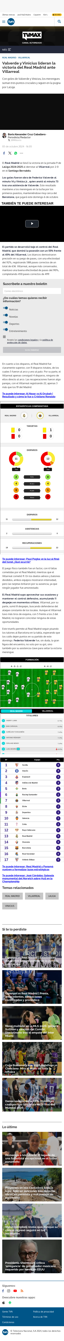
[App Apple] (4, 1302)
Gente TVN (7, 1311)
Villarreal (44, 166)
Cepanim (37, 15)
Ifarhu (45, 15)
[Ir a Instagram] (9, 1291)
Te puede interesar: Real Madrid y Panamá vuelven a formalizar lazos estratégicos (27, 868)
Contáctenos (8, 1322)
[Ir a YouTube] (16, 1291)
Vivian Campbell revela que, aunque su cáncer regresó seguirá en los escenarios (31, 1230)
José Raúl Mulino (24, 15)
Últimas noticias (8, 15)
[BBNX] (5, 1332)
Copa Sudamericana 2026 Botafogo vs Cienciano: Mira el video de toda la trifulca (31, 1068)
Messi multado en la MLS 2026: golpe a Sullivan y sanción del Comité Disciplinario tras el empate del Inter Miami (31, 1030)
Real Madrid (12, 162)
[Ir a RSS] (22, 1291)
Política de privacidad (43, 1311)
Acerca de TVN (40, 1317)
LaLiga (52, 896)
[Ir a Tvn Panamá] (30, 21)
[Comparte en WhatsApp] (16, 153)
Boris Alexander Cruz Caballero (27, 136)
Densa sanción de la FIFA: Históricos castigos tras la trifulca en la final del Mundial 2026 (30, 1104)
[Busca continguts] (59, 21)
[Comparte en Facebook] (4, 153)
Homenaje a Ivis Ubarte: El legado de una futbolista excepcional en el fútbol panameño (31, 1158)
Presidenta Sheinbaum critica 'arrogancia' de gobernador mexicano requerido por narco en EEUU (30, 1266)
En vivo (58, 15)
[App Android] (10, 1302)
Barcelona (8, 197)
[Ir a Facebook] (3, 1291)
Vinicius (9, 905)
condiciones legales (28, 340)
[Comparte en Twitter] (10, 153)
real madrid (12, 896)
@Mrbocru (16, 140)
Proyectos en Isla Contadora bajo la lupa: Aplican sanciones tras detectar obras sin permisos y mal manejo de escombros (30, 1192)
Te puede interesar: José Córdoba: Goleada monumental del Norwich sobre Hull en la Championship (28, 878)
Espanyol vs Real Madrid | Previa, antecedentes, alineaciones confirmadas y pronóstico (27, 997)
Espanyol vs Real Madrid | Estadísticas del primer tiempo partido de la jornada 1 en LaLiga (31, 961)
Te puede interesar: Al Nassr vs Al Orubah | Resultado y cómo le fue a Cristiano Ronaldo (28, 395)
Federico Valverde (24, 640)
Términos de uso (10, 1317)
